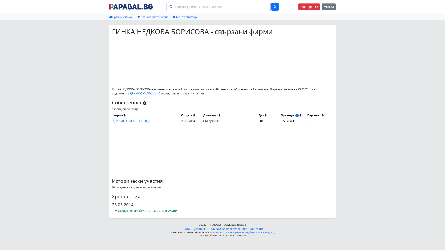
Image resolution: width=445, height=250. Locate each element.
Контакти (256, 229)
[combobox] (219, 7)
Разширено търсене (154, 17)
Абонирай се (309, 7)
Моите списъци (186, 17)
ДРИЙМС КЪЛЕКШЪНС (145, 93)
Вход (330, 7)
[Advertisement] (216, 61)
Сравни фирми (122, 17)
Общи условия (195, 229)
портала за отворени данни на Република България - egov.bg (243, 232)
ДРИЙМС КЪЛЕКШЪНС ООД (131, 121)
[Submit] (171, 7)
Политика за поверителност (227, 229)
